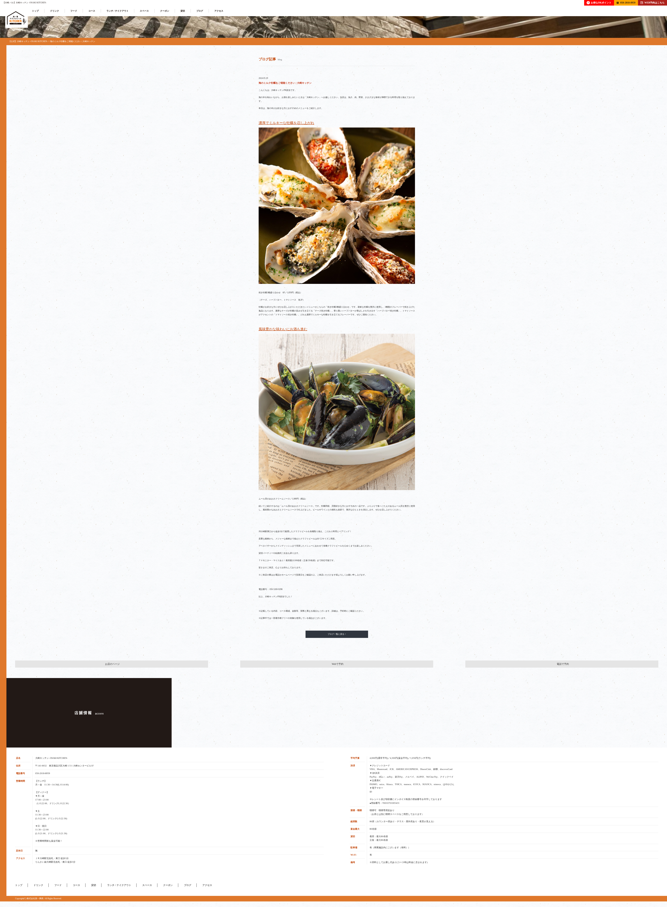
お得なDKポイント (599, 2)
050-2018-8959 (627, 2)
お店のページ (112, 664)
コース (91, 11)
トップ (35, 11)
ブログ (199, 11)
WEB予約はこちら (654, 2)
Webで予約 (337, 664)
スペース (144, 11)
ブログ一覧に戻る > (337, 634)
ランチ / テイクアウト (117, 11)
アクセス (218, 11)
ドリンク (54, 11)
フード (73, 11)
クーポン (164, 11)
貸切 (182, 11)
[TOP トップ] (16, 18)
